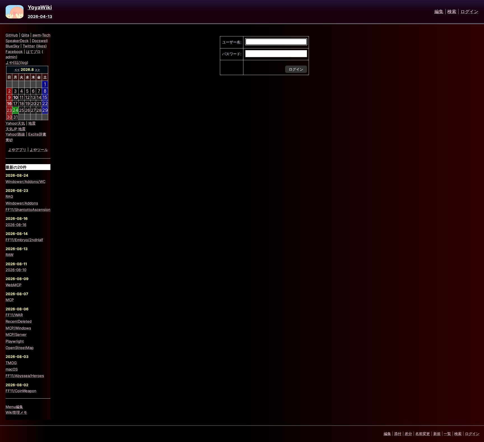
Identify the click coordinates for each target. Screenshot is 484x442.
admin (11, 57)
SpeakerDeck (17, 40)
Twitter (29, 46)
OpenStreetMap (20, 348)
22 (45, 103)
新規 (437, 433)
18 (21, 103)
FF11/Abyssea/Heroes (25, 376)
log (24, 62)
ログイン (469, 11)
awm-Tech (41, 35)
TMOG (11, 363)
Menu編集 (14, 406)
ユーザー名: (231, 42)
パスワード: (231, 54)
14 (39, 97)
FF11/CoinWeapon (21, 391)
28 (38, 110)
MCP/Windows (18, 328)
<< (17, 69)
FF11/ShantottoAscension (28, 209)
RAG (9, 196)
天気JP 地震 (15, 129)
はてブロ (33, 51)
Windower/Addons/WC (25, 181)
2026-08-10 (16, 270)
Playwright (15, 341)
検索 (451, 11)
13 (33, 97)
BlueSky (12, 46)
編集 (438, 11)
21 (39, 103)
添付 (397, 433)
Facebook (14, 51)
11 (22, 97)
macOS (12, 369)
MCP (10, 300)
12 (27, 97)
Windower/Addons (22, 203)
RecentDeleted (19, 321)
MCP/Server (16, 334)
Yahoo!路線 (15, 134)
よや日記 (13, 62)
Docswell (40, 40)
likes (41, 46)
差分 (408, 433)
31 (15, 117)
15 (45, 97)
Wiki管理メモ (16, 412)
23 (9, 110)
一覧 (447, 433)
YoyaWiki (40, 7)
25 (21, 110)
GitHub (12, 35)
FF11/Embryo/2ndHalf (24, 240)
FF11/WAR (14, 315)
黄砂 (9, 140)
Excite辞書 (37, 134)
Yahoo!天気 (15, 123)
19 (27, 103)
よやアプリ (17, 149)
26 (27, 110)
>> (37, 69)
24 (15, 110)
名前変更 (422, 433)
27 (33, 110)
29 (45, 110)
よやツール (39, 149)
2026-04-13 (40, 16)
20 (33, 103)
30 (9, 117)
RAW (9, 255)
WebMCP (13, 285)
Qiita (25, 35)
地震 (32, 123)
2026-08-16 (16, 225)
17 (15, 103)
